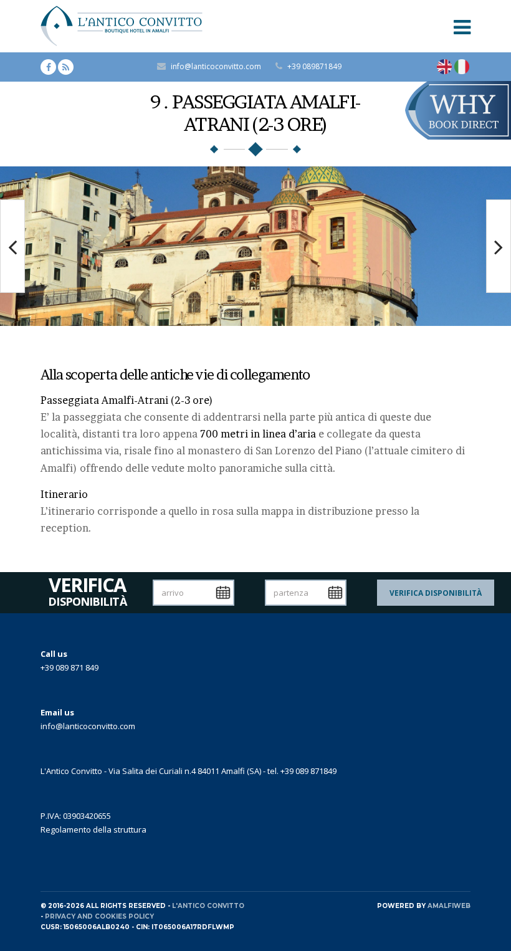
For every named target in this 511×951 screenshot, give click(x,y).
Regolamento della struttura (93, 829)
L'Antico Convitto (208, 906)
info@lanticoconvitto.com (216, 66)
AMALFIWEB (448, 906)
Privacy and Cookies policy (99, 916)
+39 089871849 (314, 66)
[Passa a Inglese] (444, 66)
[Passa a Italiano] (461, 66)
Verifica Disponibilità (435, 593)
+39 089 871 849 (69, 667)
